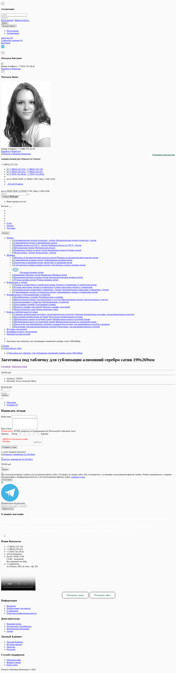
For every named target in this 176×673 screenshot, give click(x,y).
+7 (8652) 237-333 (34, 169)
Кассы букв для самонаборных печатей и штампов (86, 324)
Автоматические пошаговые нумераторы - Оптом (85, 290)
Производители (14, 624)
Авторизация (13, 33)
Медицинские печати (45, 248)
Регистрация (7, 20)
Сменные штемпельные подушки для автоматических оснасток (104, 314)
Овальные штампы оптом (32, 272)
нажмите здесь (78, 477)
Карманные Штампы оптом (54, 275)
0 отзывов (5, 366)
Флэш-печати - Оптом (45, 252)
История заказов (14, 644)
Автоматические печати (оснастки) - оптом (76, 240)
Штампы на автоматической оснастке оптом (77, 257)
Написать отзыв (19, 366)
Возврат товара (14, 662)
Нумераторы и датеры (17, 282)
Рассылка (11, 649)
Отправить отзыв (9, 447)
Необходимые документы (19, 608)
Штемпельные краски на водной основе (71, 319)
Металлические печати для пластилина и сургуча (84, 299)
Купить (5, 395)
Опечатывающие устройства (55, 302)
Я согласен (7, 480)
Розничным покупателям (163, 155)
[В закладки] (2, 393)
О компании (12, 611)
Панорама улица (75, 595)
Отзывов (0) (12, 405)
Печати (10, 238)
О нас (9, 223)
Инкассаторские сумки (47, 309)
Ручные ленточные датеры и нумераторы (73, 287)
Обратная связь (14, 660)
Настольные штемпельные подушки (66, 317)
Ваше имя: (6, 416)
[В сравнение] (5, 393)
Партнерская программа (18, 629)
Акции (10, 631)
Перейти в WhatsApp (11, 69)
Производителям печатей (18, 334)
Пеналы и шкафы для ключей (56, 307)
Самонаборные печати (46, 243)
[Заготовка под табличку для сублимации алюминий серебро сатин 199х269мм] (44, 353)
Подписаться (7, 509)
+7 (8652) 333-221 (34, 171)
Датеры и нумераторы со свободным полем (76, 285)
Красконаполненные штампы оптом (66, 277)
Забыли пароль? (21, 20)
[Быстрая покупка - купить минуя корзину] (2, 398)
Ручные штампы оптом (47, 280)
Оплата (10, 225)
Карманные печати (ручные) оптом (64, 250)
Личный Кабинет (15, 642)
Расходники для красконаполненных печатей (78, 327)
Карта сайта (12, 665)
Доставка (11, 228)
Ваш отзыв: (6, 428)
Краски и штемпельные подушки (22, 312)
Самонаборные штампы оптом (58, 260)
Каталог (5, 233)
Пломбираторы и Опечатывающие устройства (28, 294)
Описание (11, 402)
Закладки (11, 647)
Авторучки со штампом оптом (57, 262)
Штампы (11, 255)
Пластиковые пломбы (45, 304)
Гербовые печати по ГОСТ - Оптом (64, 245)
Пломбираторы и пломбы (51, 297)
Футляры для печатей (17, 329)
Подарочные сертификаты (19, 626)
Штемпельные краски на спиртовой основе (76, 322)
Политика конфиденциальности (22, 613)
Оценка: (5, 434)
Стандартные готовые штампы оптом (68, 265)
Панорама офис (102, 595)
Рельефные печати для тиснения (22, 331)
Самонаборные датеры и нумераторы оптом (77, 292)
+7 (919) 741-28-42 (35, 174)
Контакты (11, 606)
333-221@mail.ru (15, 184)
